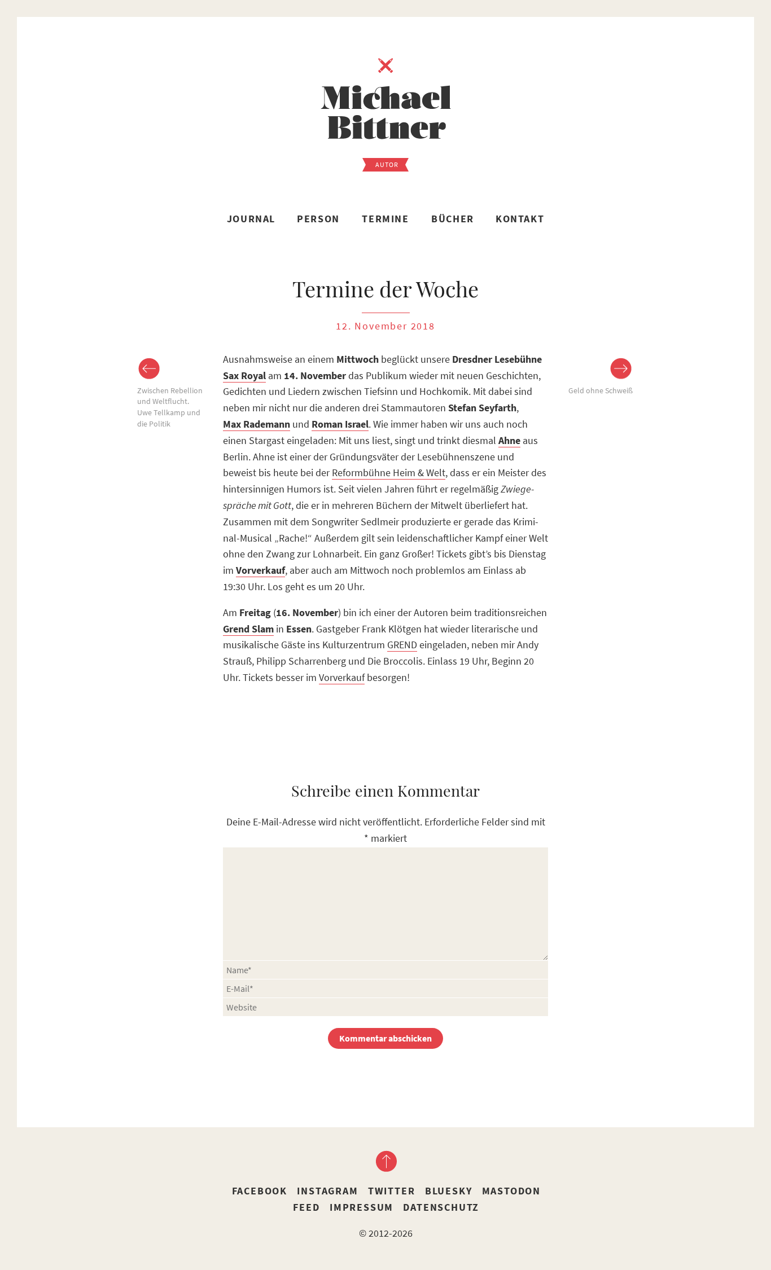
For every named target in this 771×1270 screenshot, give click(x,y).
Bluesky (448, 1190)
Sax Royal (244, 375)
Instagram (327, 1190)
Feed (306, 1207)
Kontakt (520, 218)
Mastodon (511, 1190)
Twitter (391, 1190)
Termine (385, 218)
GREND (402, 644)
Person (318, 218)
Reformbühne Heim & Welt (388, 472)
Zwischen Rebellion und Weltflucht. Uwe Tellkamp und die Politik (170, 407)
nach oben (385, 1161)
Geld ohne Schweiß (600, 390)
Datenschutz (441, 1207)
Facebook (259, 1190)
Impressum (361, 1207)
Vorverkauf (342, 677)
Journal (251, 218)
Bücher (452, 218)
